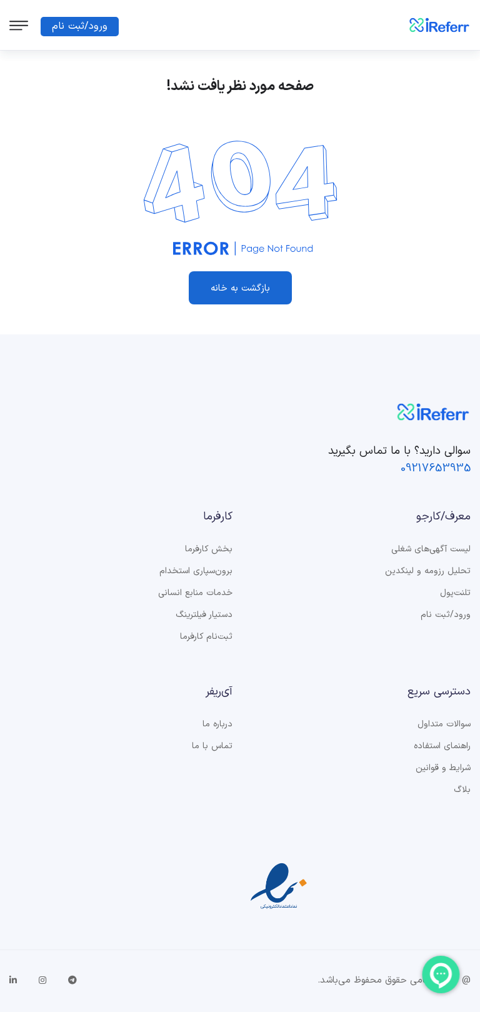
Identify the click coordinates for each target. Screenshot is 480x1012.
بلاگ (462, 790)
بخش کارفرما (208, 549)
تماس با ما (212, 746)
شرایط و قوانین (443, 768)
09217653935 (436, 468)
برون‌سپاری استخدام (195, 571)
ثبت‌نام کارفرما (206, 637)
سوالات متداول (444, 724)
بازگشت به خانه (240, 288)
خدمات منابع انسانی (195, 593)
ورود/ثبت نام (80, 26)
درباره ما (217, 724)
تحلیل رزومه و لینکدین (428, 571)
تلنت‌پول (455, 593)
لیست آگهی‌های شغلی (431, 549)
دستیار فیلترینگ (204, 615)
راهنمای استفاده (442, 746)
